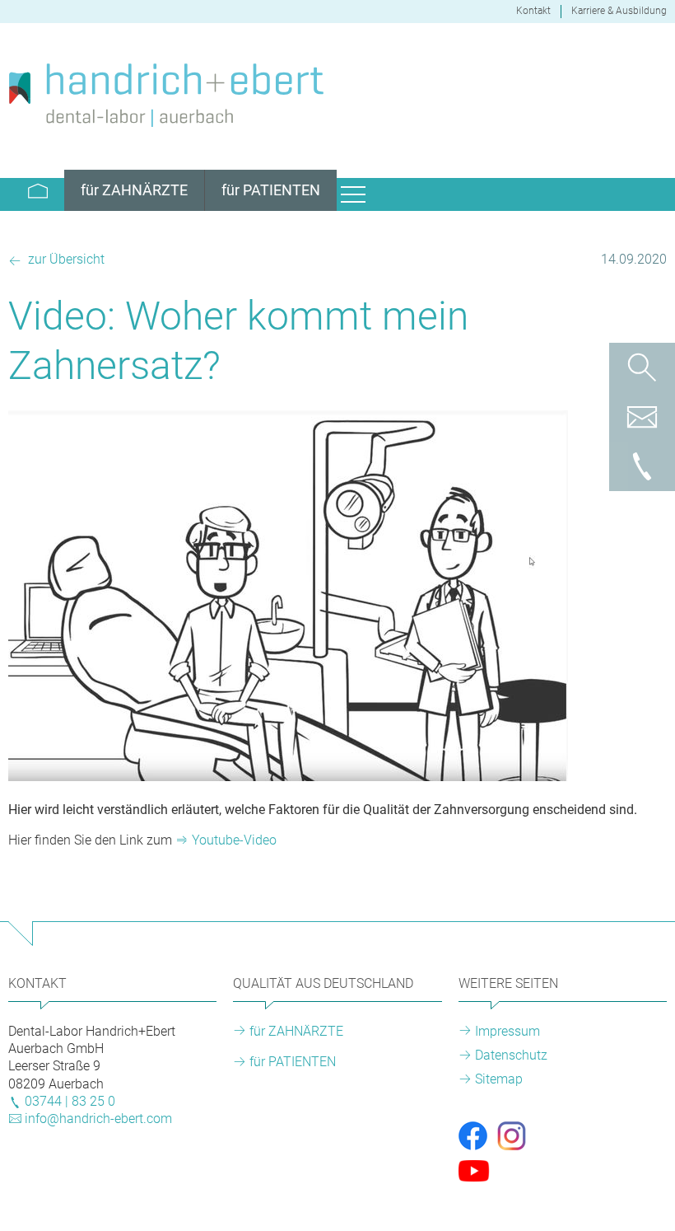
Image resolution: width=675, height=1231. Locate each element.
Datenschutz (511, 1055)
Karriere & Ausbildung (619, 10)
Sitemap (499, 1079)
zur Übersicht (65, 259)
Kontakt (533, 10)
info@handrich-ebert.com (98, 1118)
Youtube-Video (234, 840)
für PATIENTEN (292, 1062)
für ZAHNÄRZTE (296, 1031)
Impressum (507, 1031)
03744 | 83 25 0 (70, 1101)
